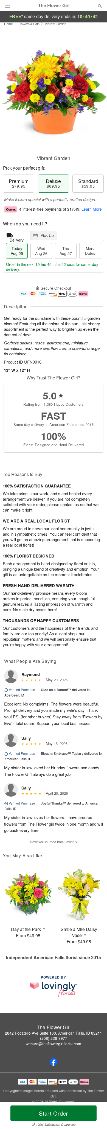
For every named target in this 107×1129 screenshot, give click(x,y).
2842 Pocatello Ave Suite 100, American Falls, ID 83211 (53, 1033)
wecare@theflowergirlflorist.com (53, 1043)
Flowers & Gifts (29, 23)
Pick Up (47, 235)
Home (8, 23)
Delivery (17, 238)
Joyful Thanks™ (53, 803)
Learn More (91, 209)
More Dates (90, 251)
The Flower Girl (53, 5)
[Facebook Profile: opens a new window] (53, 1062)
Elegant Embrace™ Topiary (62, 753)
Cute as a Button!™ (56, 689)
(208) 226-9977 (53, 1038)
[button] (95, 1117)
